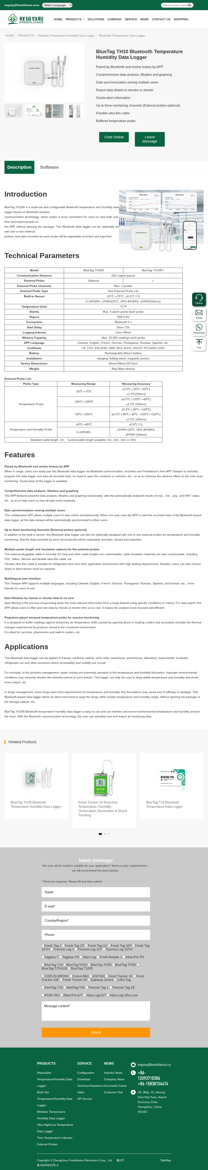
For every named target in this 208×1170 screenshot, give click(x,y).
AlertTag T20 (76, 987)
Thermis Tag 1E (123, 987)
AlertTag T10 (54, 987)
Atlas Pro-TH (134, 957)
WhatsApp (199, 332)
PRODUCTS (73, 19)
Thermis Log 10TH (118, 949)
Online (199, 303)
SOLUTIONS (96, 19)
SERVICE (131, 19)
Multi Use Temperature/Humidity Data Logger (54, 1099)
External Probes (47, 1144)
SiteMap (165, 1160)
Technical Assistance (90, 1085)
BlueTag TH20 (101, 965)
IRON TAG (52, 995)
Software (49, 167)
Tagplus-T (52, 957)
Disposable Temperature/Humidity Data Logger (54, 1079)
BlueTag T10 (54, 965)
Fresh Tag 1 (53, 945)
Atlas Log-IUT (96, 995)
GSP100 (98, 976)
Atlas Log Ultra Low (123, 995)
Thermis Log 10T (90, 949)
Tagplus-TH (71, 957)
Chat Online (114, 137)
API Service (84, 1098)
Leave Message (149, 139)
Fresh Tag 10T (121, 945)
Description (19, 167)
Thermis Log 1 (64, 949)
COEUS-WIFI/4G (57, 976)
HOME (58, 19)
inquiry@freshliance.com (21, 5)
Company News (114, 1079)
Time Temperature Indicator (55, 1137)
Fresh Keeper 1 (111, 957)
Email (199, 318)
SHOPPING (181, 19)
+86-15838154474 (153, 1083)
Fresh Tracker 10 (120, 976)
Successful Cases (115, 1085)
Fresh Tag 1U (98, 945)
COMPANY (114, 19)
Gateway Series (102, 980)
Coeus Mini (81, 976)
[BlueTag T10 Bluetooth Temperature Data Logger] (171, 778)
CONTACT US (161, 19)
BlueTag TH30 (126, 965)
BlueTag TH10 (77, 965)
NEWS (144, 19)
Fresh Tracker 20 (75, 980)
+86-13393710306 (149, 1075)
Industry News (113, 1072)
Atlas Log (89, 957)
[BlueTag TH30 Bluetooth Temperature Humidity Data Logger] (36, 778)
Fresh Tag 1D (75, 945)
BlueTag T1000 (82, 968)
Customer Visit (113, 1092)
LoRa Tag (124, 980)
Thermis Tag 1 (98, 987)
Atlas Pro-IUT (73, 995)
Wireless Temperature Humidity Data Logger (66, 35)
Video (80, 1092)
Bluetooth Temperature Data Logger (122, 35)
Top (199, 347)
